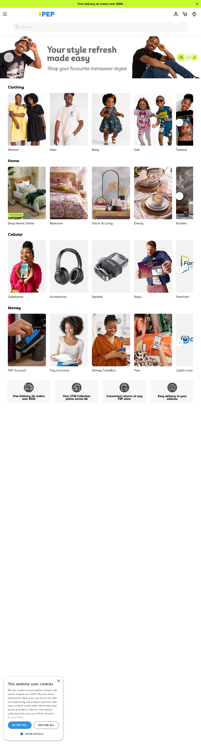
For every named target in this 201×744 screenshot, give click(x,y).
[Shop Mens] (100, 57)
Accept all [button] (19, 725)
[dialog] (33, 708)
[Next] (188, 57)
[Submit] (17, 27)
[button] (184, 14)
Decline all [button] (46, 725)
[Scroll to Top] (193, 722)
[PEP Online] (46, 14)
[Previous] (9, 57)
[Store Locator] (194, 14)
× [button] (58, 681)
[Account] (176, 14)
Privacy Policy (15, 717)
